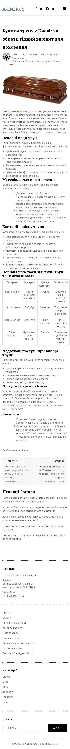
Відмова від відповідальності (19, 643)
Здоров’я (7, 692)
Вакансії (7, 617)
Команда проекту (12, 628)
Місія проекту (10, 633)
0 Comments (18, 58)
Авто (5, 686)
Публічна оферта (12, 648)
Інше (5, 702)
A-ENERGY (13, 9)
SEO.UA (53, 744)
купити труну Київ (12, 408)
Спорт (5, 681)
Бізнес (6, 676)
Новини (25, 450)
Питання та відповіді (14, 622)
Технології (8, 697)
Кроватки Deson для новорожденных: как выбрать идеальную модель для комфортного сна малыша (34, 509)
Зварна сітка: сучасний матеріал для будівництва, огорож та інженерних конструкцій (33, 518)
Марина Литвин (37, 54)
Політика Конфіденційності (17, 653)
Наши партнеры (11, 638)
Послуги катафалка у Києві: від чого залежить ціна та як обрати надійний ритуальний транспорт (34, 499)
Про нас (7, 612)
